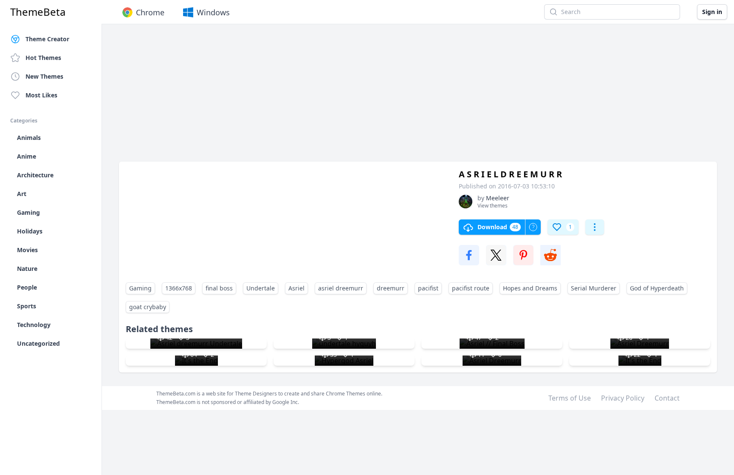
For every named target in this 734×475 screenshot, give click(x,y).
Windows (213, 12)
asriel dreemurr (340, 288)
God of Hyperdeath (657, 288)
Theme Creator (47, 39)
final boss (219, 288)
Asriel (296, 288)
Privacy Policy (622, 398)
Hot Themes (43, 58)
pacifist (428, 288)
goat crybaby (147, 307)
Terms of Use (569, 398)
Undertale (260, 288)
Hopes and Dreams (530, 288)
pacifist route (470, 288)
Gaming (140, 288)
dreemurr (390, 288)
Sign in (712, 12)
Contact (667, 398)
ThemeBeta (37, 12)
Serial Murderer (593, 288)
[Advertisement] (374, 96)
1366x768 (178, 288)
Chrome (150, 12)
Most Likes (41, 95)
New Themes (44, 76)
